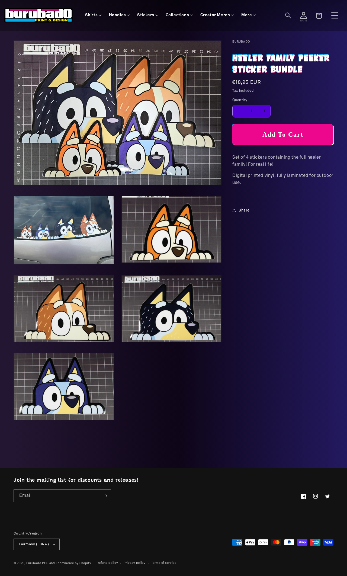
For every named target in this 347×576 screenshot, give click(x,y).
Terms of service (163, 563)
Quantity (239, 100)
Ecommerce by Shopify (73, 563)
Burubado (33, 563)
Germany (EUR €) (34, 544)
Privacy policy (135, 563)
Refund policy (107, 563)
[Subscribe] (105, 495)
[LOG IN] (303, 15)
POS (45, 563)
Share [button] (244, 211)
